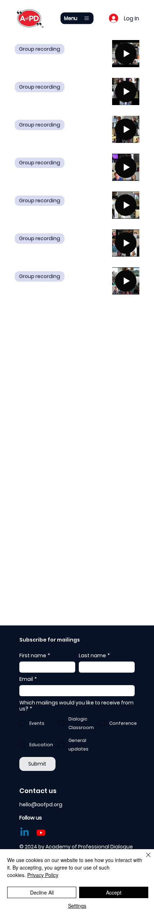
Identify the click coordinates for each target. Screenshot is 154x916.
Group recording (39, 49)
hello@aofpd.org (40, 804)
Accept (113, 892)
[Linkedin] (24, 832)
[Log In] (108, 18)
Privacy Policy (42, 874)
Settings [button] (77, 905)
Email (28, 679)
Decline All (42, 892)
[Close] (144, 859)
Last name (94, 656)
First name (34, 656)
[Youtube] (41, 832)
